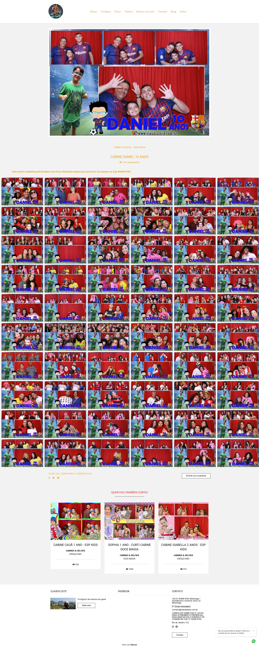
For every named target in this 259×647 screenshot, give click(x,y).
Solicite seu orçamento (196, 476)
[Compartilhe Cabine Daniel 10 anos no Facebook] (49, 478)
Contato (162, 11)
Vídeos (129, 11)
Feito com (129, 645)
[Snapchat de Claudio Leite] (177, 627)
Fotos (118, 11)
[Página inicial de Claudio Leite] (58, 11)
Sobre (183, 11)
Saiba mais (86, 605)
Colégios (106, 11)
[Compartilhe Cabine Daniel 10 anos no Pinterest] (58, 478)
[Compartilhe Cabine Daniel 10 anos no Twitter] (53, 478)
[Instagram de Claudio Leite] (173, 627)
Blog (173, 11)
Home (93, 11)
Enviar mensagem (182, 606)
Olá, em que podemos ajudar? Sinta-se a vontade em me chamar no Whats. (234, 632)
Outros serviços (145, 11)
